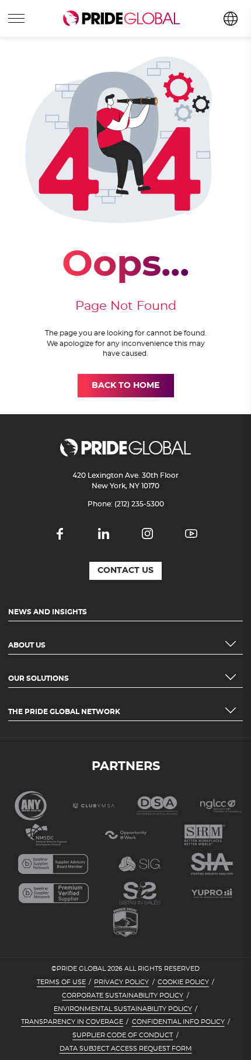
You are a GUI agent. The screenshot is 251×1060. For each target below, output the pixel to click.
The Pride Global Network (64, 711)
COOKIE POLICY (183, 982)
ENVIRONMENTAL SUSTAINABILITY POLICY (123, 1009)
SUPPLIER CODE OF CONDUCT (122, 1035)
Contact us (125, 570)
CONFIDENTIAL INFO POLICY (178, 1022)
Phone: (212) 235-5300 (126, 504)
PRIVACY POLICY (121, 982)
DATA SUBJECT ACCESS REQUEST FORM (126, 1049)
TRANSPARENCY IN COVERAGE (72, 1022)
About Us (27, 645)
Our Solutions (38, 678)
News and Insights (47, 611)
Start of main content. (45, 41)
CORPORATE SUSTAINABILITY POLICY (122, 996)
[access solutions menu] (16, 19)
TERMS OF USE (61, 982)
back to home (125, 386)
